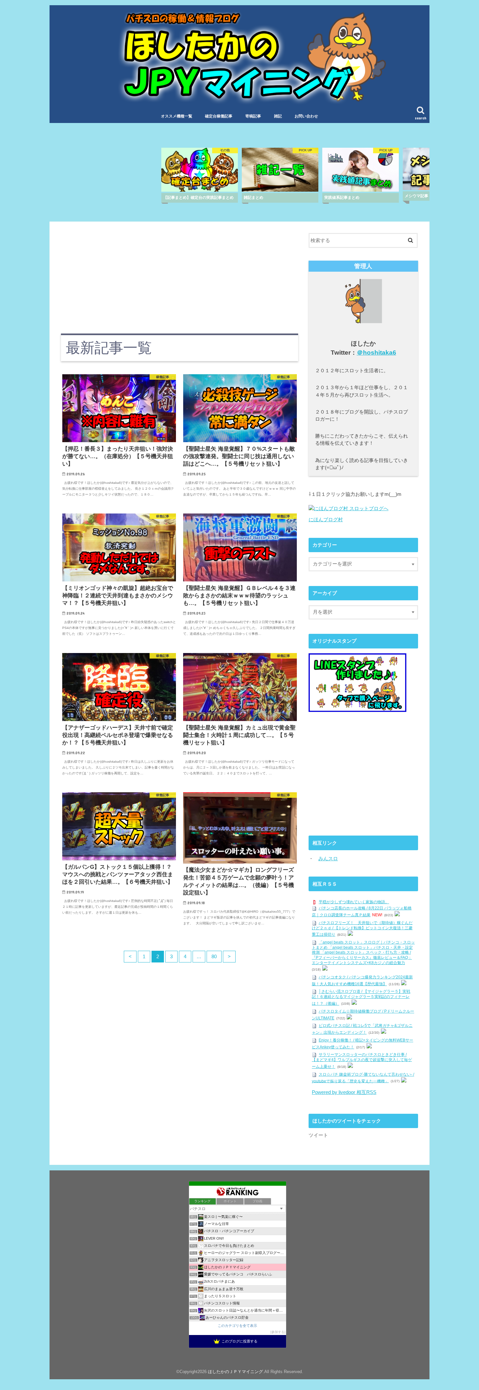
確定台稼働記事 (218, 116)
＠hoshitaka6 (376, 352)
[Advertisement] (179, 278)
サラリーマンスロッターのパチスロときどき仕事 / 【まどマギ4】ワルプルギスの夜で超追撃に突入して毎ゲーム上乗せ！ (362, 1061)
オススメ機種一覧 (176, 116)
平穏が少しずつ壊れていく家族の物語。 (354, 902)
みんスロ (328, 858)
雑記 (278, 116)
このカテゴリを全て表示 (237, 1326)
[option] (199, 175)
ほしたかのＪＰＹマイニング (235, 1371)
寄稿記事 (253, 116)
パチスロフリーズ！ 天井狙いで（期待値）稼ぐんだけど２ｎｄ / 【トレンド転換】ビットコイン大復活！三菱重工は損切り (362, 928)
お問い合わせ (306, 116)
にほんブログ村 (326, 519)
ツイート (318, 1135)
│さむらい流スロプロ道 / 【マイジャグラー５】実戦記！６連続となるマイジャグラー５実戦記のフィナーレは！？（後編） (361, 997)
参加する (277, 1332)
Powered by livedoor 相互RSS (344, 1092)
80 (214, 956)
